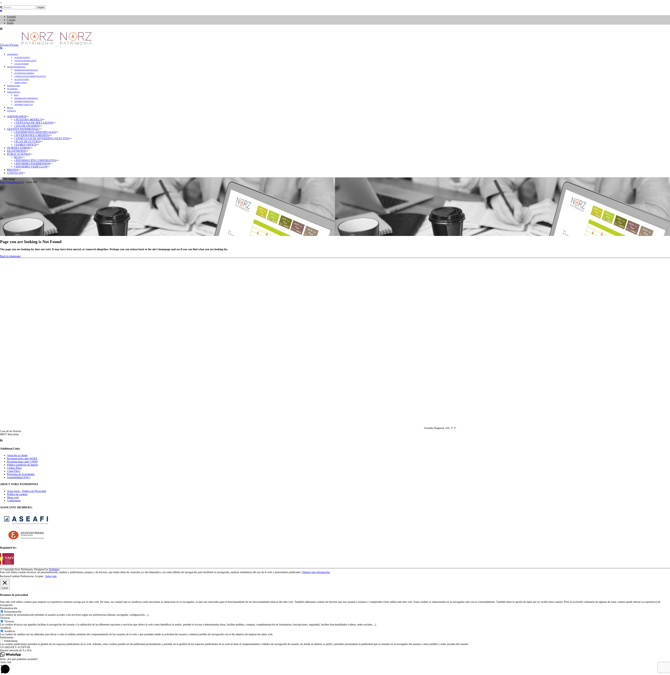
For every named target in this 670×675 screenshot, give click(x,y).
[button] (335, 650)
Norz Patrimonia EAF (12, 182)
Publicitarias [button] (6, 637)
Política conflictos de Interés (22, 464)
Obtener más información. (316, 572)
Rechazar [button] (5, 576)
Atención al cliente (17, 455)
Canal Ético (13, 471)
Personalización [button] (8, 608)
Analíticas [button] (5, 627)
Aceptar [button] (39, 576)
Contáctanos (14, 500)
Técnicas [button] (5, 617)
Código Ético (14, 467)
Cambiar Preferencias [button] (22, 576)
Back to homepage (10, 256)
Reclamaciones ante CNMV (22, 461)
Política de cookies (17, 494)
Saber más (51, 576)
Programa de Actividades (21, 474)
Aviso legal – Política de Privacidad (26, 491)
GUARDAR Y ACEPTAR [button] (15, 647)
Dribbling (54, 569)
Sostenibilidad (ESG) (18, 477)
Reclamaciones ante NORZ (22, 458)
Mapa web (13, 497)
